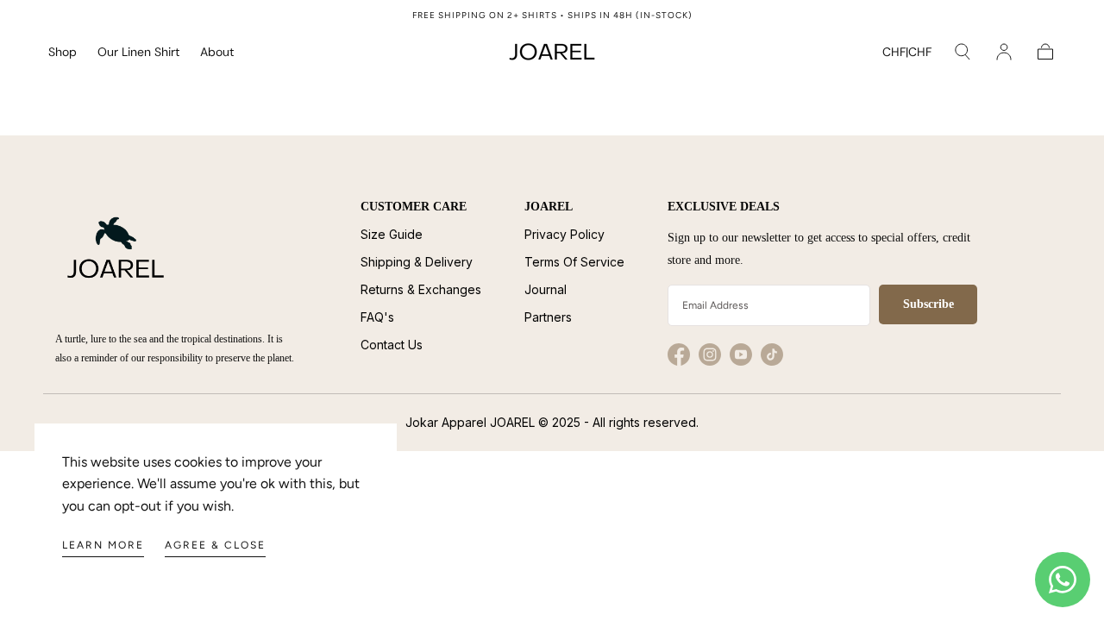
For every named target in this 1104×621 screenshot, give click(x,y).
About (217, 52)
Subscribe (928, 304)
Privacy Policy (564, 234)
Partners (548, 317)
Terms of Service (574, 261)
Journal (545, 289)
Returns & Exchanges (421, 289)
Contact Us (392, 344)
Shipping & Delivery (417, 261)
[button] (907, 55)
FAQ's (377, 317)
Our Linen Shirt (138, 52)
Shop (62, 52)
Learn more (103, 545)
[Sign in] (1004, 51)
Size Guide (392, 234)
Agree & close (215, 545)
